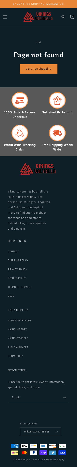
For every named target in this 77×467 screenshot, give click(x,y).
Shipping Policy (18, 260)
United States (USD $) (36, 431)
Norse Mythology (19, 320)
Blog (11, 296)
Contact (13, 251)
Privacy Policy (17, 269)
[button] (5, 17)
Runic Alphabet (18, 347)
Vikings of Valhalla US (32, 459)
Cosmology (15, 356)
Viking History (17, 329)
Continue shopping (39, 69)
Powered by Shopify (54, 459)
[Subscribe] (64, 397)
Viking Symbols (18, 338)
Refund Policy (17, 278)
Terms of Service (19, 287)
